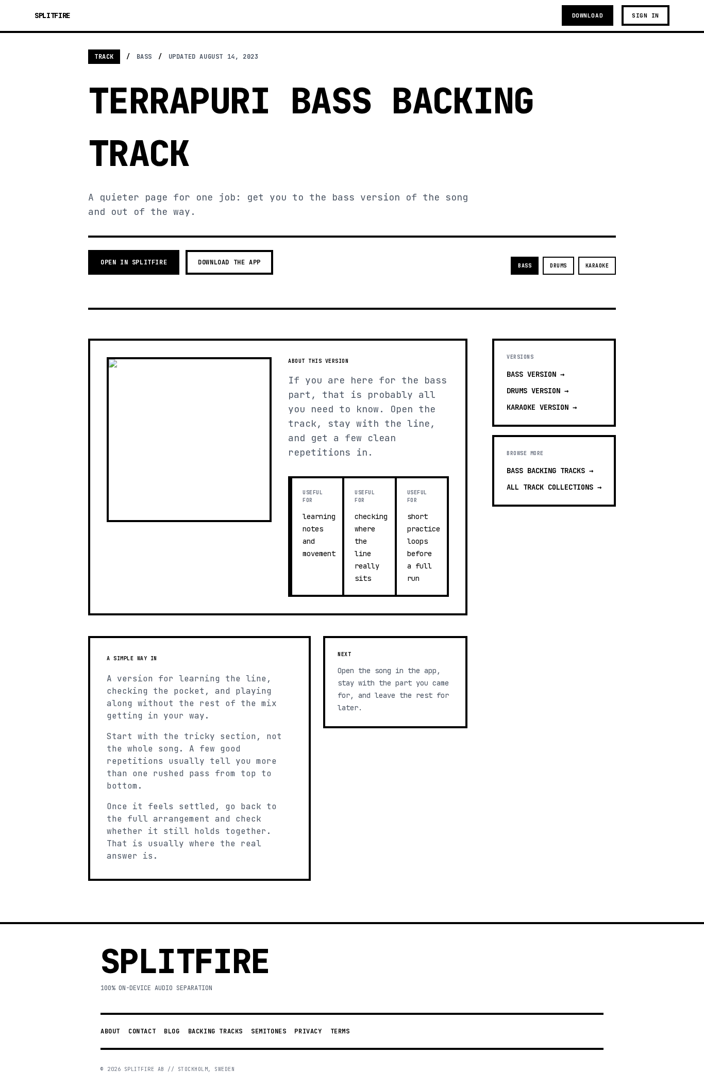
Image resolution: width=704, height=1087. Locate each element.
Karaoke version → (542, 407)
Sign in (645, 15)
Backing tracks (215, 1031)
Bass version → (535, 374)
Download (587, 15)
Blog (171, 1031)
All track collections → (554, 487)
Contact (142, 1031)
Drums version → (537, 390)
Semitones (268, 1031)
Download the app (229, 262)
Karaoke (597, 265)
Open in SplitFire (133, 262)
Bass (524, 265)
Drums (558, 265)
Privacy (308, 1031)
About (110, 1031)
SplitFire (52, 15)
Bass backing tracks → (550, 470)
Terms (340, 1031)
